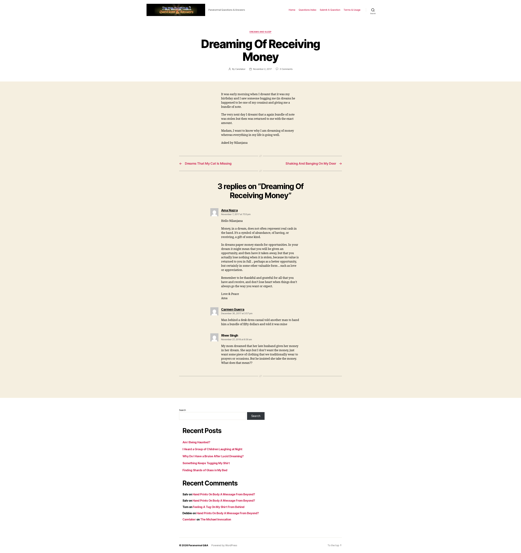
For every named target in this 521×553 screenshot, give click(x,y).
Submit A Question (330, 9)
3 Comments (286, 69)
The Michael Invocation (215, 519)
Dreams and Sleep (260, 32)
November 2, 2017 (262, 69)
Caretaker (240, 69)
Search (182, 410)
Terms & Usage (352, 9)
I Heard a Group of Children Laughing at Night (212, 449)
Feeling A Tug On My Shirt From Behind (218, 507)
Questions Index (307, 9)
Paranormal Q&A (198, 545)
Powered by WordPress (224, 545)
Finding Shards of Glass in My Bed (204, 470)
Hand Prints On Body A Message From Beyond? (224, 494)
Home (292, 9)
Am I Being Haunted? (196, 442)
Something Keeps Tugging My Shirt (206, 463)
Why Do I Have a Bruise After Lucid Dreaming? (213, 456)
